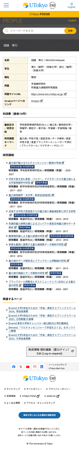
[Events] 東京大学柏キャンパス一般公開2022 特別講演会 (38, 323)
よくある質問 (13, 403)
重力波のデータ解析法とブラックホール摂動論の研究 (37, 260)
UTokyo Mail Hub (56, 368)
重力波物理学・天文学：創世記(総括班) (30, 195)
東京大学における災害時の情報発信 (39, 415)
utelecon (51, 396)
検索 (70, 31)
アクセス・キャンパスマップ (40, 403)
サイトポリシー (34, 389)
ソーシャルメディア (58, 365)
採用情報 (11, 396)
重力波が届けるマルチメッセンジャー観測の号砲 (35, 163)
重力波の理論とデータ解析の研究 (26, 273)
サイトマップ (13, 389)
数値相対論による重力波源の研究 (26, 236)
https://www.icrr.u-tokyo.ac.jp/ (47, 94)
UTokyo (39, 14)
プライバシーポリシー (60, 389)
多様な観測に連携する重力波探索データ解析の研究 (36, 244)
